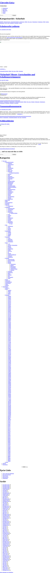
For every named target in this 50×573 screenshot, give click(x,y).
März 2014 (5, 538)
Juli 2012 (4, 561)
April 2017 (5, 512)
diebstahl (9, 116)
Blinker (9, 165)
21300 (9, 292)
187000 (9, 407)
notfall (5, 100)
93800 (9, 448)
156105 (9, 386)
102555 (9, 303)
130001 (9, 359)
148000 (9, 382)
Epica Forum (5, 475)
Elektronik (37, 101)
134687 (9, 371)
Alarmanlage (6, 101)
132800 (9, 362)
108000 (9, 232)
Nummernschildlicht (12, 187)
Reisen (6, 462)
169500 (9, 395)
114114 (9, 329)
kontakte (19, 116)
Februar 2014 (5, 539)
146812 (9, 381)
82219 (9, 429)
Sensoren (12, 270)
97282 (9, 454)
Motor (6, 242)
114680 (9, 334)
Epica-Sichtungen (8, 202)
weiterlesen (3, 69)
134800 (9, 373)
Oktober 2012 (5, 558)
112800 (9, 324)
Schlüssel (10, 190)
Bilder (26, 21)
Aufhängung (10, 206)
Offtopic (4, 463)
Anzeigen (10, 210)
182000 (9, 406)
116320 (9, 338)
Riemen (9, 253)
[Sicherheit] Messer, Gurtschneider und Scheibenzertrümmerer (17, 75)
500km (9, 293)
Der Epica (5, 9)
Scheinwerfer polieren (9, 26)
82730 (9, 431)
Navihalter (10, 184)
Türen (9, 278)
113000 (9, 327)
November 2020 (6, 487)
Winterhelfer (10, 222)
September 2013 (6, 545)
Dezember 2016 (6, 514)
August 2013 (5, 546)
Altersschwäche (7, 21)
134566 (9, 367)
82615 (9, 430)
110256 (9, 322)
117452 (9, 343)
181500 (9, 405)
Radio (9, 216)
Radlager (10, 274)
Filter (9, 175)
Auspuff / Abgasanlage (12, 245)
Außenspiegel (10, 164)
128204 (9, 356)
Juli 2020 (4, 490)
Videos (6, 284)
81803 (9, 424)
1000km (9, 290)
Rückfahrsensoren (11, 189)
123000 (9, 350)
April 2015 (5, 529)
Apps (9, 227)
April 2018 (5, 503)
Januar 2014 (5, 540)
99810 (9, 459)
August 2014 (5, 534)
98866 (9, 456)
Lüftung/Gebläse (11, 181)
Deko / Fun (10, 170)
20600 (9, 418)
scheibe (8, 100)
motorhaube (23, 116)
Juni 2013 (5, 548)
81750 (9, 423)
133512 (9, 365)
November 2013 (6, 542)
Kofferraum (10, 240)
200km (9, 291)
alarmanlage (4, 116)
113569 (9, 328)
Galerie (4, 11)
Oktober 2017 (5, 508)
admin (10, 29)
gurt (1, 100)
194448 (9, 412)
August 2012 (5, 560)
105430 (9, 310)
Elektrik (32, 101)
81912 (9, 426)
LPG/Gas (10, 251)
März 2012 (5, 566)
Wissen (20, 23)
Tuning (9, 195)
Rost (9, 276)
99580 (9, 458)
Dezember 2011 (6, 570)
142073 (9, 378)
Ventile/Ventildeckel (12, 254)
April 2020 (5, 491)
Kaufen (47, 21)
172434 (9, 399)
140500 (9, 376)
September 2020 (6, 488)
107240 (9, 316)
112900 (9, 325)
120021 (9, 348)
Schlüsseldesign (7, 121)
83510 (1, 117)
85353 (9, 437)
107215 (9, 314)
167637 (9, 393)
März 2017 (5, 513)
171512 (9, 398)
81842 (9, 425)
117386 (9, 342)
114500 (9, 331)
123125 (9, 352)
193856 (9, 411)
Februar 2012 (5, 567)
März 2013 (5, 552)
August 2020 (5, 489)
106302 (9, 311)
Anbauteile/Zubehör (15, 21)
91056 (9, 444)
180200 (1, 21)
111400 (9, 323)
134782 (9, 372)
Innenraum (10, 176)
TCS (11, 223)
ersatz (1, 148)
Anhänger (10, 163)
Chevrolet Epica (7, 2)
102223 (9, 301)
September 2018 (6, 501)
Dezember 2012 (6, 555)
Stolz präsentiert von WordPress (6, 572)
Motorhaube (10, 183)
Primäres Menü (3, 5)
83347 (9, 433)
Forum (4, 13)
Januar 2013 (5, 554)
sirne (30, 116)
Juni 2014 (5, 535)
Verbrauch (10, 255)
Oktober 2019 (5, 494)
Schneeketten (10, 191)
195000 (9, 413)
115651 (9, 337)
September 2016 (6, 518)
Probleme (12, 23)
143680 (9, 379)
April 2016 (5, 520)
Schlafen (9, 219)
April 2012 (5, 565)
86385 (9, 440)
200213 (9, 417)
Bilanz (6, 289)
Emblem (9, 174)
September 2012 (6, 559)
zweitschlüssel (12, 148)
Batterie (12, 265)
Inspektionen (7, 231)
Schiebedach (10, 217)
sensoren (27, 116)
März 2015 (5, 531)
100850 (9, 298)
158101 (9, 388)
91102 (9, 445)
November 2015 (6, 522)
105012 (9, 308)
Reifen (9, 188)
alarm (1, 116)
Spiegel (9, 194)
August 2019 (5, 495)
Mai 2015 (5, 528)
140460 (9, 234)
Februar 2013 (5, 553)
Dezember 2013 (6, 541)
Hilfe (44, 21)
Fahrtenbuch (5, 8)
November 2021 (6, 484)
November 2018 (6, 499)
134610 (9, 369)
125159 (9, 233)
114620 (9, 333)
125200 (9, 354)
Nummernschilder (11, 185)
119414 (9, 344)
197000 (9, 414)
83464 (9, 435)
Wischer (9, 197)
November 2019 (6, 493)
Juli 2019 (4, 496)
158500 (9, 389)
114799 (9, 335)
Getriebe (9, 247)
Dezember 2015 (6, 521)
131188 (9, 360)
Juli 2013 (4, 547)
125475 (9, 355)
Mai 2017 (5, 510)
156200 (9, 387)
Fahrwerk (7, 204)
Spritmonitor (5, 478)
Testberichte (7, 280)
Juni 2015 (5, 527)
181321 (9, 404)
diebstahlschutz (14, 116)
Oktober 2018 (5, 500)
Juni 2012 (5, 563)
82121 (9, 427)
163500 (9, 392)
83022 (9, 432)
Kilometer (2, 23)
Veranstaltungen (8, 282)
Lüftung (9, 215)
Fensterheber (13, 267)
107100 (9, 312)
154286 (9, 385)
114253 (9, 330)
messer (3, 100)
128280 (9, 357)
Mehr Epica (5, 10)
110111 (9, 321)
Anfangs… (7, 287)
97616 (9, 455)
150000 (9, 384)
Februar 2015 (5, 532)
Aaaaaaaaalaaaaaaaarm (10, 106)
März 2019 (5, 497)
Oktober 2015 (5, 523)
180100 (9, 401)
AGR (9, 244)
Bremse (9, 166)
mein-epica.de (5, 477)
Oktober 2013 (5, 544)
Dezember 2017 (6, 506)
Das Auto (30, 21)
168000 (9, 394)
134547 (9, 366)
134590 (9, 368)
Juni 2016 (5, 519)
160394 (9, 391)
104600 (9, 306)
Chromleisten (10, 168)
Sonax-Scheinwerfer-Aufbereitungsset (14, 37)
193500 (9, 410)
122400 (9, 349)
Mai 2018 (5, 502)
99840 (9, 461)
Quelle (39, 144)
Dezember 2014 (6, 533)
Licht (6, 23)
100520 (9, 297)
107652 (9, 317)
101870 (1, 101)
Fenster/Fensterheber (14, 172)
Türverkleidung (11, 196)
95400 (9, 451)
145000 (9, 380)
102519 (9, 302)
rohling (3, 148)
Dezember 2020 (6, 485)
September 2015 (6, 525)
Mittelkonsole (10, 182)
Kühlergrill (10, 178)
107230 (9, 315)
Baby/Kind (7, 200)
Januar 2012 (5, 569)
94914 (9, 450)
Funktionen (40, 21)
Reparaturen (5, 464)
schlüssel (7, 148)
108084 (9, 320)
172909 (9, 400)
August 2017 (5, 509)
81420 (9, 422)
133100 (9, 363)
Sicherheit (16, 23)
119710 (9, 347)
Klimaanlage (10, 212)
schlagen (12, 100)
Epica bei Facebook (7, 474)
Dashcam (10, 169)
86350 (9, 439)
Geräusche (10, 271)
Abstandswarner (11, 208)
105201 (9, 309)
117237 (9, 341)
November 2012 (6, 557)
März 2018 (5, 504)
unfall (19, 100)
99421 (9, 457)
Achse (9, 238)
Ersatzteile (7, 203)
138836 (9, 374)
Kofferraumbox (11, 177)
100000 (9, 296)
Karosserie (7, 236)
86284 (9, 438)
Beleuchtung (13, 266)
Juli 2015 (4, 526)
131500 (9, 361)
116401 (9, 340)
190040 (9, 408)
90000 (9, 235)
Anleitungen (21, 21)
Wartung (7, 285)
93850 (9, 449)
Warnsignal (10, 221)
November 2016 (6, 515)
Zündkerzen (10, 199)
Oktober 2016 (5, 516)
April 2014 (5, 536)
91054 (9, 443)
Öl (8, 252)
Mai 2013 (5, 550)
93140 (9, 446)
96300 (9, 452)
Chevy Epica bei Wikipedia (8, 473)
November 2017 (6, 507)
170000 (9, 397)
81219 (9, 420)
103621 (9, 305)
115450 (9, 336)
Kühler (9, 250)
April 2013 (5, 551)
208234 (9, 419)
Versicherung (8, 283)
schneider (16, 100)
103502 (9, 304)
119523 (9, 346)
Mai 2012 (5, 564)
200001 (9, 416)
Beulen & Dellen (11, 260)
